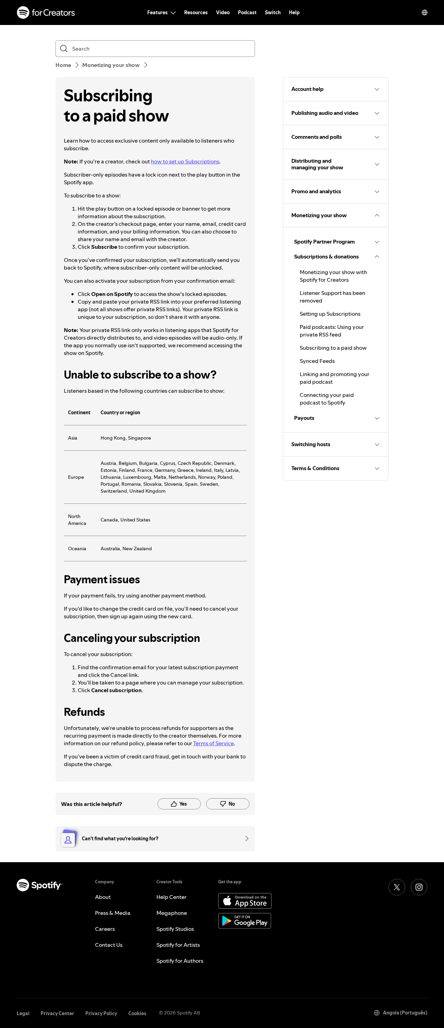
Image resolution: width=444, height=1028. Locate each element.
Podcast (247, 12)
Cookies (137, 1013)
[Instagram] (419, 887)
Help (294, 12)
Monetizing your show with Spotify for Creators (333, 275)
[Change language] (424, 12)
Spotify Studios (175, 929)
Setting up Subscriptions (330, 313)
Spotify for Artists (178, 945)
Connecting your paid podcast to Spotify (327, 398)
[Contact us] (244, 838)
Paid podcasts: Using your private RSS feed (332, 330)
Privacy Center (57, 1013)
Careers (105, 929)
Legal (23, 1013)
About (103, 897)
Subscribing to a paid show (333, 347)
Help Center (171, 897)
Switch (273, 12)
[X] (396, 887)
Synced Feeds (317, 361)
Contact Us (108, 945)
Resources (196, 12)
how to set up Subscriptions (185, 161)
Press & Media (112, 913)
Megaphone (171, 913)
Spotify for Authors (179, 961)
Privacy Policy (101, 1013)
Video (223, 12)
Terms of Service (213, 743)
